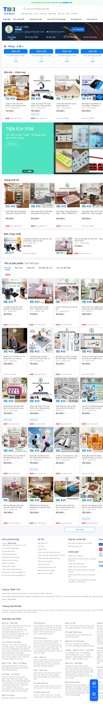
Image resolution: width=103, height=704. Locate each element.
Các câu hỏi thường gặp (10, 548)
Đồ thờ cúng (73, 676)
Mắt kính (85, 635)
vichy (25, 612)
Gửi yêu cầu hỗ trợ (8, 551)
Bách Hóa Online (72, 682)
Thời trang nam (40, 638)
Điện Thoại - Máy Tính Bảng (14, 663)
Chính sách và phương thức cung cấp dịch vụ (81, 571)
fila (29, 612)
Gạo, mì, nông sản (13, 651)
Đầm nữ (41, 626)
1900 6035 (12, 599)
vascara (5, 610)
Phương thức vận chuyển (11, 557)
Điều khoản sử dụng (45, 561)
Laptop (85, 659)
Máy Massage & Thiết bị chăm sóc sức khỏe (16, 682)
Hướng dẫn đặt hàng (9, 554)
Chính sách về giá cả (75, 556)
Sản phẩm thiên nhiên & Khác (14, 684)
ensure (46, 610)
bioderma (59, 610)
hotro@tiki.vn (20, 572)
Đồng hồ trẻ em (88, 646)
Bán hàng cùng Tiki (75, 546)
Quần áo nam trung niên (46, 651)
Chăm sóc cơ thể (13, 681)
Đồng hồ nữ (78, 644)
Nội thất (76, 670)
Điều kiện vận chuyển (45, 573)
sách (68, 14)
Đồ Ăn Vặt (73, 691)
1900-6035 (12, 543)
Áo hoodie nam (43, 645)
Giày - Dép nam (40, 670)
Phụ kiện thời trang (73, 632)
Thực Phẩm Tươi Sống (11, 642)
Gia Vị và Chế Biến (75, 689)
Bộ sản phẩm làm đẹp (15, 690)
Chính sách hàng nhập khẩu (12, 569)
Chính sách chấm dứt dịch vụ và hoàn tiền (81, 576)
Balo (66, 626)
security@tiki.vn (20, 575)
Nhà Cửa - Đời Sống (73, 663)
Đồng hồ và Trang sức (74, 641)
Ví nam (36, 695)
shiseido (5, 612)
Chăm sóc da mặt (8, 677)
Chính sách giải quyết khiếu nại (49, 558)
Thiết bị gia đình (21, 698)
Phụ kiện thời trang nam (78, 636)
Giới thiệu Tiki (42, 543)
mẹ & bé (43, 14)
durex (52, 610)
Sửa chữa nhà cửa (75, 668)
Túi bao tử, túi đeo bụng (52, 697)
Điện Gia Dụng (8, 695)
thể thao (74, 14)
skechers (75, 610)
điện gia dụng (26, 14)
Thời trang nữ (39, 623)
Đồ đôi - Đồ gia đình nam (50, 647)
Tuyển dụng (42, 549)
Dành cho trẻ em (13, 655)
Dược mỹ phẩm (21, 691)
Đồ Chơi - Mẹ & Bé (10, 623)
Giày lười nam (38, 673)
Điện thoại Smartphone (10, 666)
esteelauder (17, 610)
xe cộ (36, 14)
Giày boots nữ (42, 664)
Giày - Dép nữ (40, 657)
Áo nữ (36, 626)
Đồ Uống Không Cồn (78, 693)
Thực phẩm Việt (21, 647)
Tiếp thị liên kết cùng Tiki (47, 567)
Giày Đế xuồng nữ (47, 666)
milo (69, 610)
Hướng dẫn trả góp (8, 566)
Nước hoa (10, 689)
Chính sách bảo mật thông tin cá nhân (51, 555)
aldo (82, 610)
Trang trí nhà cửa (71, 666)
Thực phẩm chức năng (14, 679)
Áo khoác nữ (50, 628)
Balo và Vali (70, 623)
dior (10, 610)
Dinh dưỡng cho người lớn (15, 634)
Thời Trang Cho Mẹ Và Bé (11, 626)
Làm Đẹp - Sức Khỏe (10, 674)
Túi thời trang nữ (41, 683)
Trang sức (68, 644)
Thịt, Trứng (13, 645)
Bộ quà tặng (75, 695)
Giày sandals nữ (46, 662)
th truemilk (27, 610)
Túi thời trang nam (41, 692)
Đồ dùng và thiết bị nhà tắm (80, 672)
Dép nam (45, 675)
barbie (34, 610)
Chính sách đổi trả (8, 563)
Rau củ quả (10, 647)
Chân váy (48, 630)
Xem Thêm (80, 530)
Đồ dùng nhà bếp (8, 698)
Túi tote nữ (47, 688)
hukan (19, 612)
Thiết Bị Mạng (78, 657)
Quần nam (47, 641)
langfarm (13, 612)
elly (65, 610)
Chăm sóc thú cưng (72, 685)
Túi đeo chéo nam (46, 695)
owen (40, 610)
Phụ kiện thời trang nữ (73, 635)
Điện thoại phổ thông (13, 668)
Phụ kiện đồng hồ (76, 646)
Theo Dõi (79, 29)
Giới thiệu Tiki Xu (44, 564)
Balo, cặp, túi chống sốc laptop (79, 627)
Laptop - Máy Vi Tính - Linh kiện (79, 650)
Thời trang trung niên (45, 634)
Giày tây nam (49, 673)
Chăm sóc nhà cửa (15, 659)
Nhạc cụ (82, 676)
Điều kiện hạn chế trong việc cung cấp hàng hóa (82, 560)
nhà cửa (61, 14)
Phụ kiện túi (56, 688)
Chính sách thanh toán (76, 564)
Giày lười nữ (52, 664)
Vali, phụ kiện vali (87, 628)
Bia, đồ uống (10, 653)
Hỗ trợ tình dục (20, 689)
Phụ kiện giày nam (44, 677)
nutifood (95, 610)
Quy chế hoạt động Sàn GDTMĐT (80, 543)
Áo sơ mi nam (48, 643)
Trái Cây (5, 645)
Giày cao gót (38, 660)
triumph (88, 610)
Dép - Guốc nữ (49, 660)
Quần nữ (49, 626)
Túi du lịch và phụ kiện (78, 626)
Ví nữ (56, 686)
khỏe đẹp (52, 14)
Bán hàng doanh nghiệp (46, 570)
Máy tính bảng (12, 670)
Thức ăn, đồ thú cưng (13, 657)
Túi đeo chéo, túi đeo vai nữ (44, 686)
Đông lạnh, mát (17, 649)
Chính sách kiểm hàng (10, 560)
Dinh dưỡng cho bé (13, 632)
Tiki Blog (41, 546)
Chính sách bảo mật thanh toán (49, 552)
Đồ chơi (24, 626)
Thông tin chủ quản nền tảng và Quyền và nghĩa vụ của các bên (82, 581)
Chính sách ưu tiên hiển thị (77, 567)
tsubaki (34, 612)
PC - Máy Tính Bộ (75, 659)
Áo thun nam (38, 641)
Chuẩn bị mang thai (13, 638)
